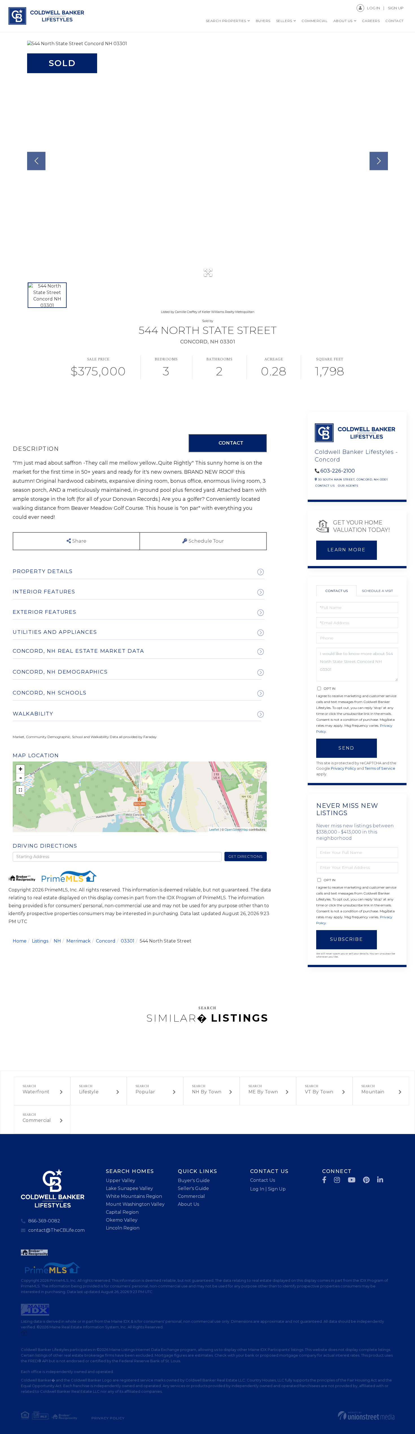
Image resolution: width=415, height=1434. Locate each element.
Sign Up (395, 8)
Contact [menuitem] (394, 21)
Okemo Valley (121, 1220)
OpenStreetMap (236, 830)
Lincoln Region (122, 1228)
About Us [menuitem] (343, 21)
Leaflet (214, 830)
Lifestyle (89, 1091)
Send (346, 748)
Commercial (37, 1120)
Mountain (373, 1091)
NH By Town (207, 1091)
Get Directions (245, 856)
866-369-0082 (44, 1221)
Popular (145, 1091)
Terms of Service (380, 768)
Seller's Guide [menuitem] (193, 1188)
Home (20, 941)
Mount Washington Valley (135, 1204)
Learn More (346, 549)
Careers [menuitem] (371, 21)
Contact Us (325, 486)
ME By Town (263, 1091)
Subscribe (346, 939)
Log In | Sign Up (268, 1189)
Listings (40, 941)
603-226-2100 (337, 471)
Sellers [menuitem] (284, 21)
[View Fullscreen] (20, 790)
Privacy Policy (343, 768)
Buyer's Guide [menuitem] (194, 1180)
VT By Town (319, 1091)
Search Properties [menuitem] (226, 21)
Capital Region (122, 1212)
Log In (373, 8)
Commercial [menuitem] (314, 21)
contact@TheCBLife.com (56, 1230)
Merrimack (78, 941)
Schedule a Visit (377, 591)
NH (57, 941)
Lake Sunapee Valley (129, 1188)
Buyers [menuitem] (263, 21)
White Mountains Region (134, 1196)
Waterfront (36, 1091)
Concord (105, 941)
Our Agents (348, 486)
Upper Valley (120, 1180)
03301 (127, 941)
